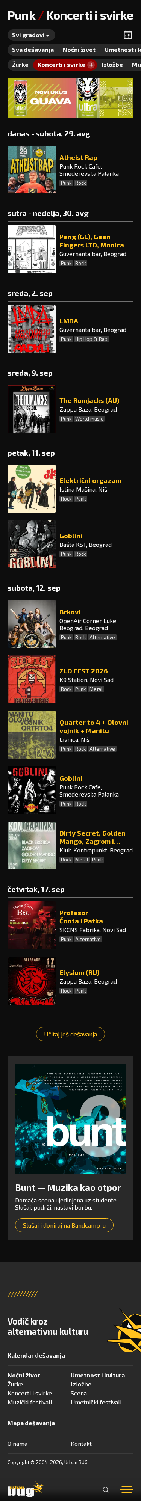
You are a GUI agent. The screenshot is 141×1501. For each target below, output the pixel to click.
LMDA (68, 321)
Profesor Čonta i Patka (81, 916)
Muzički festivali (30, 1402)
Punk (66, 183)
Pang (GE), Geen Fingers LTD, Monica (91, 240)
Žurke (15, 1384)
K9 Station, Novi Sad (86, 679)
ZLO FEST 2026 (83, 671)
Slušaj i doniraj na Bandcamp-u (64, 1225)
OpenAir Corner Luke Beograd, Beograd (87, 624)
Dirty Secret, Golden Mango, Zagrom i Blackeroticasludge (92, 837)
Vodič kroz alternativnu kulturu (48, 1326)
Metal (96, 689)
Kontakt (81, 1443)
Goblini (70, 535)
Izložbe (81, 1384)
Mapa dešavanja (31, 1422)
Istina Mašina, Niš (83, 489)
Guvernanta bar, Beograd (92, 253)
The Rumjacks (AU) (89, 400)
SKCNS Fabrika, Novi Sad (92, 929)
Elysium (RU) (79, 972)
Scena (79, 1393)
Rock (80, 183)
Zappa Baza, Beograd (88, 409)
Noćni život (24, 1375)
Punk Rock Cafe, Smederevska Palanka (89, 170)
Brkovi (69, 612)
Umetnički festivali (96, 1402)
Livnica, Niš (74, 739)
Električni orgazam (90, 480)
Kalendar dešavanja (36, 1355)
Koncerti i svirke (30, 1393)
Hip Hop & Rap (91, 339)
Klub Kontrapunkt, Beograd (96, 850)
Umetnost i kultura (98, 1375)
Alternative (102, 637)
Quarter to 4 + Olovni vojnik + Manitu (93, 726)
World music (89, 419)
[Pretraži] (105, 1489)
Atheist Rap (78, 157)
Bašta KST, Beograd (85, 544)
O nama (17, 1443)
